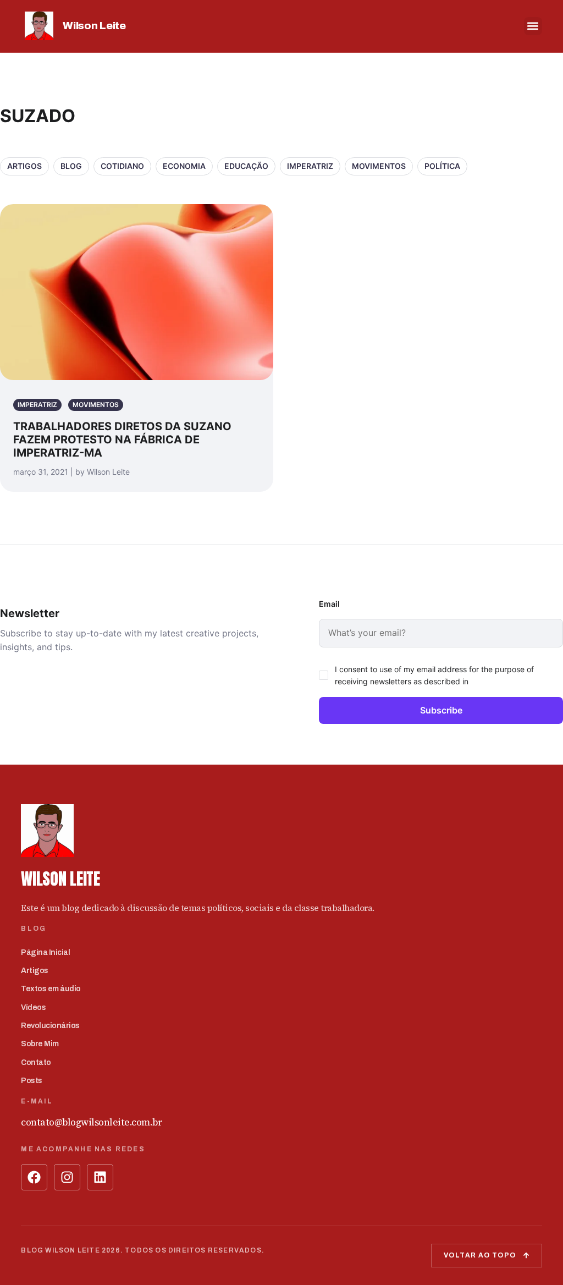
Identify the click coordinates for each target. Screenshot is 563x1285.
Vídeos (33, 1007)
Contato (36, 1062)
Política (442, 166)
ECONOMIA (184, 166)
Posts (31, 1081)
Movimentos (379, 166)
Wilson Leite (94, 25)
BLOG (71, 166)
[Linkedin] (100, 1177)
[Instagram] (67, 1177)
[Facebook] (34, 1177)
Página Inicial (45, 952)
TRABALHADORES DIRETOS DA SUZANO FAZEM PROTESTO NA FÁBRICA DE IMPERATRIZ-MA (122, 439)
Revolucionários (50, 1026)
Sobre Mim (40, 1044)
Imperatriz (310, 166)
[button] (533, 26)
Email (329, 603)
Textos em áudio (51, 989)
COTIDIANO (122, 166)
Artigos (24, 166)
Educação (246, 166)
